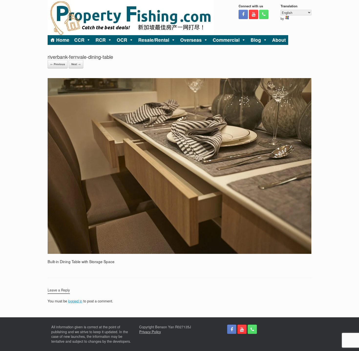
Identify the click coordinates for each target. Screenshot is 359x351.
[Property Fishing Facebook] (243, 14)
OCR (122, 40)
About (279, 40)
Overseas (191, 40)
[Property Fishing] (131, 17)
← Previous (57, 64)
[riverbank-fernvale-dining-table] (179, 252)
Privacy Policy (150, 331)
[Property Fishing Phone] (263, 14)
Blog (256, 40)
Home (62, 40)
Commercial (226, 40)
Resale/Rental (153, 40)
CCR (79, 40)
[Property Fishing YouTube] (253, 14)
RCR (100, 40)
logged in (75, 301)
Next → (76, 64)
